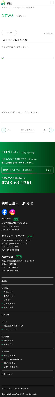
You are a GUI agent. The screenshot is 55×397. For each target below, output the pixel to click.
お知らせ (5, 315)
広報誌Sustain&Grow (13, 359)
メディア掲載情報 (11, 367)
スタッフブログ (8, 47)
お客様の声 (9, 307)
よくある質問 (9, 304)
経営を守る (9, 341)
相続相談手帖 (9, 363)
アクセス (8, 300)
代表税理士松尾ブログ (13, 326)
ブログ (9, 32)
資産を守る (9, 344)
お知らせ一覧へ (27, 130)
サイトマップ (7, 389)
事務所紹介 (9, 292)
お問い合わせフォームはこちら (18, 170)
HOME (4, 281)
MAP (16, 219)
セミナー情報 (9, 355)
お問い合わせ (7, 374)
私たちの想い (9, 296)
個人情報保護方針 (21, 389)
